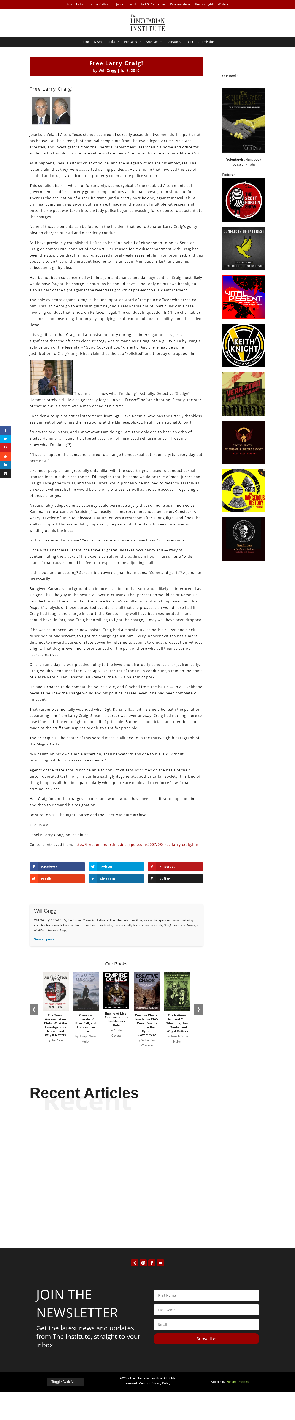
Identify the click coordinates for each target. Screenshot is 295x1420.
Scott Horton (76, 4)
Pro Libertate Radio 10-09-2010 (147, 1166)
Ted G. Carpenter (153, 4)
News (98, 42)
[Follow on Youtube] (160, 1262)
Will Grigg (107, 70)
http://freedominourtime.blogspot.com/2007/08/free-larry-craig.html (137, 844)
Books (111, 42)
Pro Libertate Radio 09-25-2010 (147, 1201)
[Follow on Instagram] (143, 1262)
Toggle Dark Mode (65, 1382)
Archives (152, 42)
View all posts (44, 939)
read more (147, 1145)
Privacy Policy (160, 1383)
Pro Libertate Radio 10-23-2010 (147, 1130)
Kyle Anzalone (180, 4)
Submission (206, 42)
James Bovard (126, 4)
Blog (190, 42)
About (85, 42)
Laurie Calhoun (100, 4)
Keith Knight (204, 4)
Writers (223, 4)
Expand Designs (237, 1381)
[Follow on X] (134, 1262)
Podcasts (130, 42)
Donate (172, 42)
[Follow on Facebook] (151, 1262)
